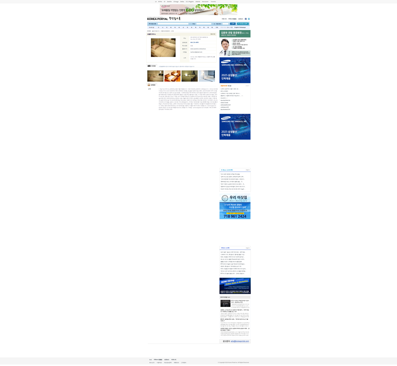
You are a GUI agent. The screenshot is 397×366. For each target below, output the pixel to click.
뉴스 (150, 359)
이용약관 (159, 362)
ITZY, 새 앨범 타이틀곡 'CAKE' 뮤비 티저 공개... (233, 268)
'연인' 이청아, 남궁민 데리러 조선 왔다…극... (233, 184)
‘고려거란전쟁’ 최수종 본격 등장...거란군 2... (233, 179)
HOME (149, 31)
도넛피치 (223, 98)
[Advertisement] (235, 153)
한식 (228, 27)
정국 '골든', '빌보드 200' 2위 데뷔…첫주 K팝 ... (233, 252)
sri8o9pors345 (225, 107)
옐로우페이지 (156, 31)
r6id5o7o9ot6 (224, 102)
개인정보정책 (168, 362)
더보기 (248, 170)
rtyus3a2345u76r (225, 100)
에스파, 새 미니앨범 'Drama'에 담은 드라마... (233, 259)
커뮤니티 (224, 19)
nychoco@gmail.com (196, 52)
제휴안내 (176, 362)
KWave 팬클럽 (158, 359)
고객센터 (183, 362)
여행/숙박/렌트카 (165, 31)
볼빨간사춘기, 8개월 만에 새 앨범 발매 (231, 261)
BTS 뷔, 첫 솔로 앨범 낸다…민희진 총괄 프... (233, 273)
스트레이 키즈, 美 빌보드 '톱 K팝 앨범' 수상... (233, 254)
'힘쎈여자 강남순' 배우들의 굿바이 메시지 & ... (233, 186)
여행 (231, 27)
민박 (172, 31)
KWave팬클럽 (232, 19)
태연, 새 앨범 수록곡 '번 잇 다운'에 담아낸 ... (233, 257)
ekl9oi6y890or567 (226, 105)
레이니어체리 (224, 91)
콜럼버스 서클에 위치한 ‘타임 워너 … (231, 95)
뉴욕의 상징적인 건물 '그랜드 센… (230, 89)
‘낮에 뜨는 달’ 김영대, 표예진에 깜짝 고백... (232, 176)
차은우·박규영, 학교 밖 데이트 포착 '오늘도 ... (233, 189)
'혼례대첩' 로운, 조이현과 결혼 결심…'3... (232, 181)
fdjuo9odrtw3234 (225, 109)
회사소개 (151, 362)
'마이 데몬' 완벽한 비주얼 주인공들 (230, 174)
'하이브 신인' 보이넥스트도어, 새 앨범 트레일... (233, 271)
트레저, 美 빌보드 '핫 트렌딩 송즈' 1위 (231, 266)
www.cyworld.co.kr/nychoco (198, 49)
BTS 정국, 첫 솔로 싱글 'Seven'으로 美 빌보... (233, 264)
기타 (217, 27)
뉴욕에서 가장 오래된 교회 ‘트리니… (231, 93)
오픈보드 (240, 19)
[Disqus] (182, 140)
